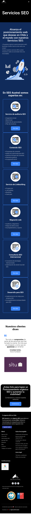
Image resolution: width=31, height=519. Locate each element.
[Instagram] (18, 483)
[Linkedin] (15, 483)
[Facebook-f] (13, 483)
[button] (29, 2)
